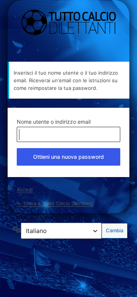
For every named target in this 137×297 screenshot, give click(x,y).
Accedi (25, 190)
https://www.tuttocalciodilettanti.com (69, 23)
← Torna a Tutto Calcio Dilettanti (55, 203)
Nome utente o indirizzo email (54, 121)
